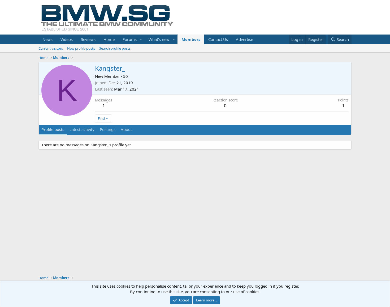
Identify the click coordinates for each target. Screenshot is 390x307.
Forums (130, 39)
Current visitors (50, 48)
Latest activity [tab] (82, 129)
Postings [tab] (107, 129)
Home (109, 39)
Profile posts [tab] (52, 129)
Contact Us (218, 39)
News (47, 39)
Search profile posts (115, 48)
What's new (159, 39)
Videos (66, 39)
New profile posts (81, 48)
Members (190, 39)
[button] (141, 39)
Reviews (88, 39)
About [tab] (126, 129)
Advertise (244, 39)
